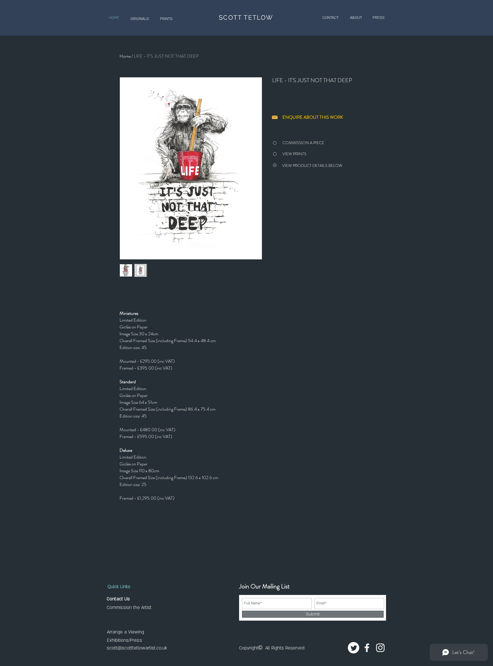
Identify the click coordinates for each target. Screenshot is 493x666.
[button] (140, 19)
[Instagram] (380, 647)
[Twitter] (353, 647)
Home (125, 56)
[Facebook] (367, 647)
